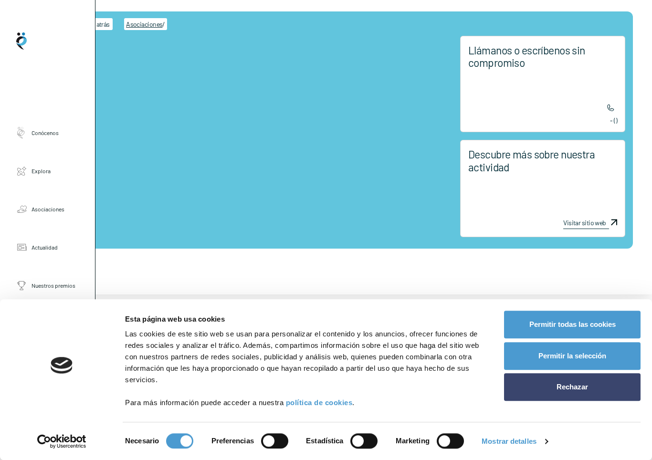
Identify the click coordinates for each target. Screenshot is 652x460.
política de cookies (319, 402)
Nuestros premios (53, 285)
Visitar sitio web (584, 223)
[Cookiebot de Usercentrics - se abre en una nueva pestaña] (62, 441)
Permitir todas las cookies (572, 324)
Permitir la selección (572, 356)
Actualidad (45, 247)
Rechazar (572, 387)
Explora (41, 170)
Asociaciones (48, 209)
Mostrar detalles (509, 441)
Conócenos (45, 132)
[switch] (274, 441)
